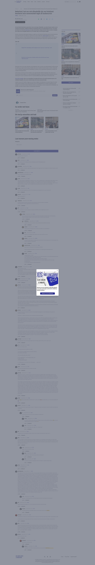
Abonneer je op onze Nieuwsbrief (47, 293)
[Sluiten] (57, 270)
